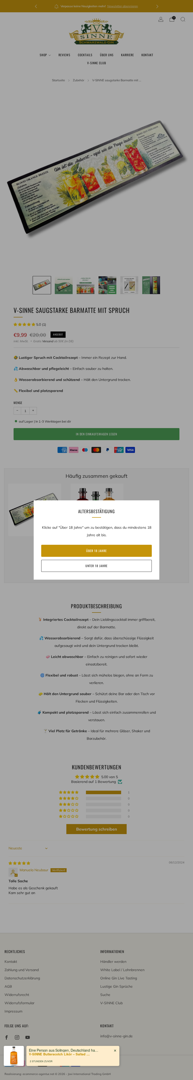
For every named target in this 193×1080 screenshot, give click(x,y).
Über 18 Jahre (96, 551)
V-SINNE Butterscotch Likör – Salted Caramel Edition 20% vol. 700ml (60, 1054)
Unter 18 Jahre (96, 566)
